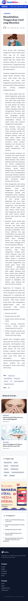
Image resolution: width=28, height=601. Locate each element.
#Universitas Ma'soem (18, 472)
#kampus (6, 472)
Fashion (3, 567)
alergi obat (17, 378)
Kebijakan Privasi (5, 588)
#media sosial (14, 466)
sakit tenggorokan (18, 381)
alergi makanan (8, 378)
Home (2, 583)
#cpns (15, 462)
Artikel (2, 586)
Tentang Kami (4, 590)
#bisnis (6, 469)
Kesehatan (7, 13)
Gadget (3, 569)
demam (6, 381)
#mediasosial (14, 469)
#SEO (5, 475)
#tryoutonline (8, 462)
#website (12, 475)
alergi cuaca (11, 375)
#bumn (6, 466)
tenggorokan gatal (9, 384)
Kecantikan (4, 571)
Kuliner (3, 575)
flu (11, 381)
